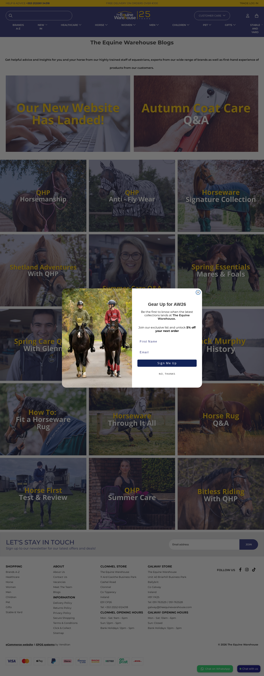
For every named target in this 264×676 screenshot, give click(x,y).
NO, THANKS (167, 373)
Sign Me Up (167, 363)
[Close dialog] (198, 292)
